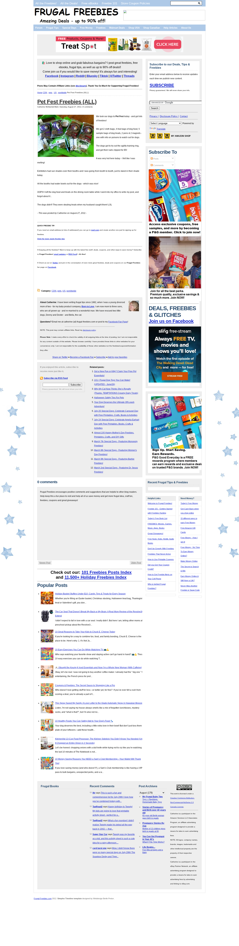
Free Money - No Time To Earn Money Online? (190, 551)
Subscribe (101, 357)
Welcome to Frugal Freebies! (160, 503)
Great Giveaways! (155, 533)
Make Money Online (189, 561)
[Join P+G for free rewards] (177, 469)
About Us (186, 27)
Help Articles (170, 27)
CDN (45, 92)
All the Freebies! (46, 3)
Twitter (55, 263)
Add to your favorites (117, 357)
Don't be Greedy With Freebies (161, 548)
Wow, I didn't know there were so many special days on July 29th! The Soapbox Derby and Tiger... (114, 852)
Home (39, 92)
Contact (184, 116)
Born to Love (88, 306)
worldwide (62, 92)
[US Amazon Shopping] (153, 137)
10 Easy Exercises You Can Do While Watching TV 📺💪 (82, 649)
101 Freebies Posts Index (107, 572)
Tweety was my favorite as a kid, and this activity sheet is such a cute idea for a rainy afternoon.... (114, 838)
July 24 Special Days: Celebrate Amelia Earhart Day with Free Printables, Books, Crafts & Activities (116, 423)
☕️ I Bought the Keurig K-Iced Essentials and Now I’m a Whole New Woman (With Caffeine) (98, 667)
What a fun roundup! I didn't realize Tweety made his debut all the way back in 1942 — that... (113, 824)
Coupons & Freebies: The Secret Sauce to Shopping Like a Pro (85, 685)
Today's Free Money (189, 503)
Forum (39, 27)
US (55, 92)
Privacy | (154, 116)
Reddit (80, 75)
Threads (129, 75)
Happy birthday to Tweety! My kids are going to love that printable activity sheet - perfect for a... (112, 810)
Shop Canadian (151, 27)
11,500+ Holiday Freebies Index (95, 577)
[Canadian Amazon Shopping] (160, 137)
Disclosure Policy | (169, 116)
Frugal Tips (52, 27)
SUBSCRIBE (162, 85)
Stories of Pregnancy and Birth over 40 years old (154, 810)
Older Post (136, 563)
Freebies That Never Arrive (159, 554)
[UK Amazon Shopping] (167, 137)
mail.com (95, 230)
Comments (158, 165)
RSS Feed (72, 254)
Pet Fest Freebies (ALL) (67, 101)
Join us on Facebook (171, 321)
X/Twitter (115, 75)
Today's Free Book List (157, 518)
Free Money (86, 27)
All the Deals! (69, 3)
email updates (60, 254)
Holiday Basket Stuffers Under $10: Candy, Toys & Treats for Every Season (90, 594)
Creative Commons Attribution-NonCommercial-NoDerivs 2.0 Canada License (182, 802)
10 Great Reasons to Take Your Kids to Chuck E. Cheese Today (85, 632)
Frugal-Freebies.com (43, 898)
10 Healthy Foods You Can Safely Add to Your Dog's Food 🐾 (84, 721)
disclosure (81, 86)
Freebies (101, 27)
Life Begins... (148, 847)
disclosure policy (89, 330)
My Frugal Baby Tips (152, 796)
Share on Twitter (60, 357)
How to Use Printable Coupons (161, 559)
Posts (156, 159)
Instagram (67, 75)
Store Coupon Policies (135, 3)
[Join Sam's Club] (175, 300)
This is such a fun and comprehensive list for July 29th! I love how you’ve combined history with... (113, 797)
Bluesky (92, 75)
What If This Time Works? (153, 842)
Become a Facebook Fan (82, 357)
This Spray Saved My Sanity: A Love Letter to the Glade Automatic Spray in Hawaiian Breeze (98, 703)
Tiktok (104, 75)
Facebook (51, 75)
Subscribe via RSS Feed (56, 378)
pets (50, 92)
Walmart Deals (117, 27)
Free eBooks (90, 3)
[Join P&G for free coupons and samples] (175, 234)
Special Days (69, 27)
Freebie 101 (109, 3)
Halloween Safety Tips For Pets (109, 397)
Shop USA (134, 27)
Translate (161, 129)
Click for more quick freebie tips (51, 239)
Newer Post (44, 563)
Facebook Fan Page (118, 322)
